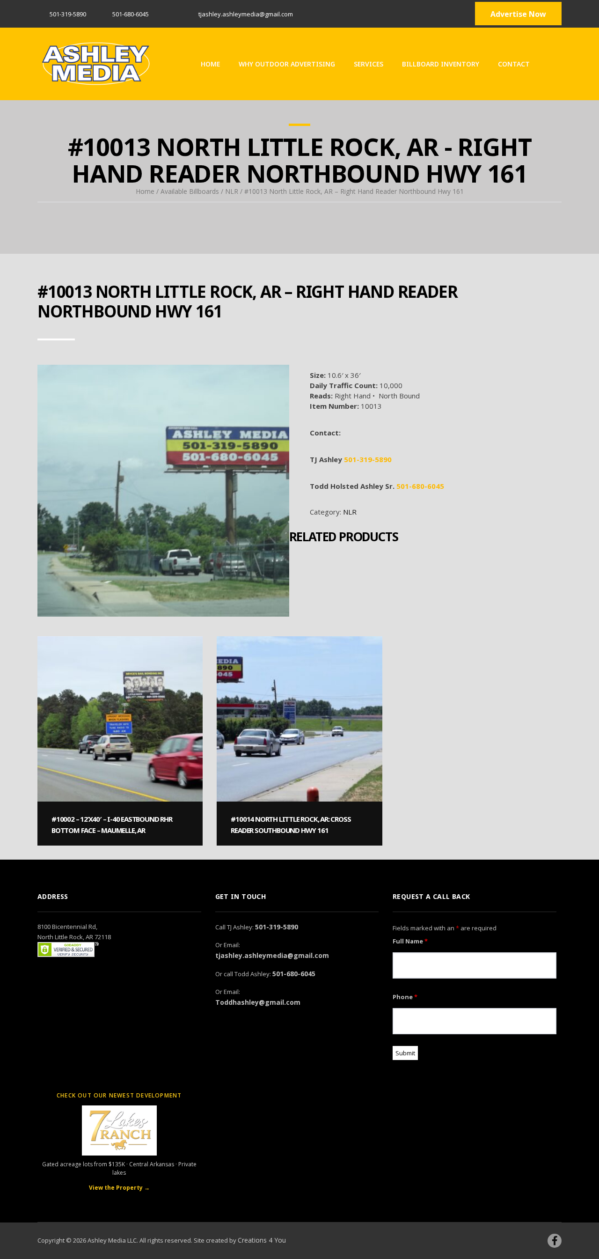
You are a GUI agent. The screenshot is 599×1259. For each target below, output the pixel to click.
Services (368, 63)
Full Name (410, 941)
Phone (405, 997)
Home (210, 63)
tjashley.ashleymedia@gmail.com (272, 955)
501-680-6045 (420, 486)
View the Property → (119, 1188)
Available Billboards (190, 191)
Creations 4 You (262, 1240)
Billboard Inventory (440, 63)
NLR (231, 191)
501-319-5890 (68, 14)
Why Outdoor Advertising (287, 63)
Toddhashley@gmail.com (257, 1002)
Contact (514, 63)
